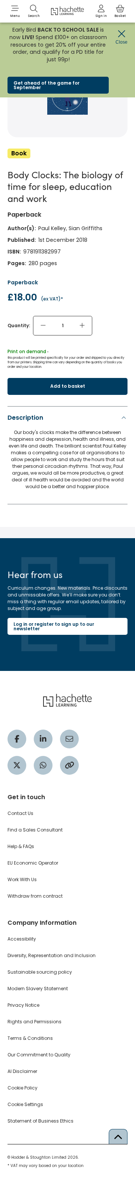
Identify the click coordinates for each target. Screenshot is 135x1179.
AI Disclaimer (22, 1071)
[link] (101, 11)
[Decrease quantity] (43, 325)
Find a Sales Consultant (35, 830)
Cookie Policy (23, 1088)
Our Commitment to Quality (39, 1055)
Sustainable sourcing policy (40, 972)
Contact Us (20, 813)
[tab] (68, 454)
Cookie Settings (25, 1104)
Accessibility (22, 939)
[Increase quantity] (82, 325)
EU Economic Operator (33, 863)
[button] (15, 11)
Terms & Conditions (30, 1038)
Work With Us (22, 879)
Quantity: (19, 325)
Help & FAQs (21, 846)
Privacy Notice (23, 1005)
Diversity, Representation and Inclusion (52, 955)
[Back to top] (118, 1136)
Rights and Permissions (35, 1021)
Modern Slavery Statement (38, 988)
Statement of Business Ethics (41, 1121)
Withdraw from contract (35, 896)
